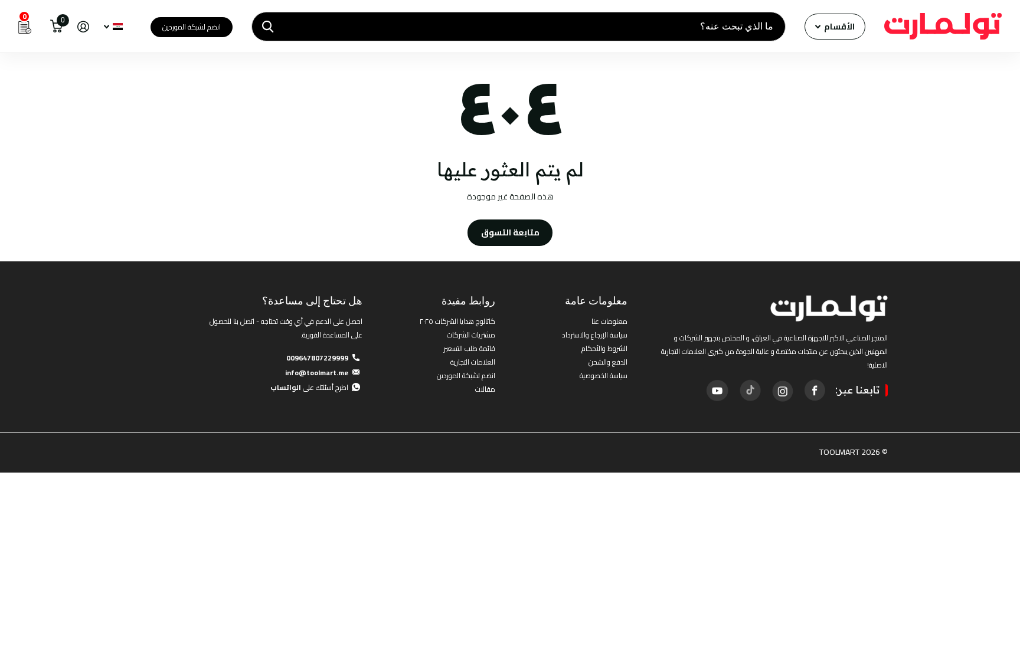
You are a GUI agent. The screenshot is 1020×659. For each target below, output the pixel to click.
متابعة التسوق (510, 232)
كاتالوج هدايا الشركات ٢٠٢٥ (457, 321)
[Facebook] (814, 390)
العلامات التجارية (472, 362)
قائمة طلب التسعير (469, 348)
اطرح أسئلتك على (309, 387)
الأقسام (838, 26)
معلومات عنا (609, 321)
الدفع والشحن (608, 362)
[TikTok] (749, 390)
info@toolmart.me (316, 372)
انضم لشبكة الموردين (191, 27)
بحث (267, 26)
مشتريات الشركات (471, 335)
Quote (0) (10, 175)
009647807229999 (317, 358)
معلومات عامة (596, 300)
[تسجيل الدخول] (83, 27)
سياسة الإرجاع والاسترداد (594, 335)
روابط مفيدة (468, 300)
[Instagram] (782, 390)
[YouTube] (717, 390)
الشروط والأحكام (604, 348)
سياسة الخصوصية (603, 375)
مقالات (485, 389)
